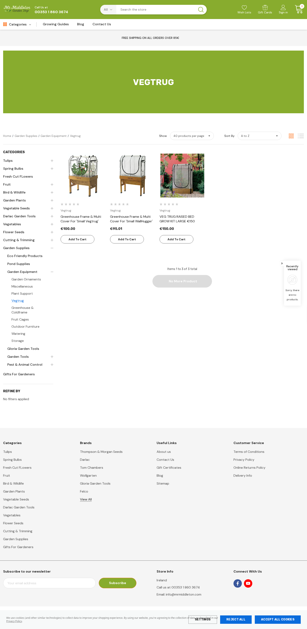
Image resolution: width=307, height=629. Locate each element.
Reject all (235, 619)
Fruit (6, 475)
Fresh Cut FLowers (17, 467)
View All (86, 499)
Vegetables (11, 515)
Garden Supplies (15, 539)
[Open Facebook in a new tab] (237, 583)
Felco (84, 491)
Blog (160, 475)
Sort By (229, 136)
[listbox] (260, 136)
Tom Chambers (91, 467)
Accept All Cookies (277, 619)
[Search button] (201, 9)
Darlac (85, 459)
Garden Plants (14, 491)
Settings (203, 619)
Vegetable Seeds (16, 499)
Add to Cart (77, 239)
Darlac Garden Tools (18, 507)
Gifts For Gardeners (18, 547)
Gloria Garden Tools (95, 483)
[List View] (301, 136)
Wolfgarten (88, 475)
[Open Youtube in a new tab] (248, 583)
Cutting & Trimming (17, 531)
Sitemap (163, 483)
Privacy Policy (14, 621)
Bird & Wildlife (13, 483)
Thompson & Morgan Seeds (101, 451)
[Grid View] (291, 136)
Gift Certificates (169, 467)
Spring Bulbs (12, 459)
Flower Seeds (13, 523)
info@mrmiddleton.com (183, 594)
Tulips (7, 451)
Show (163, 136)
